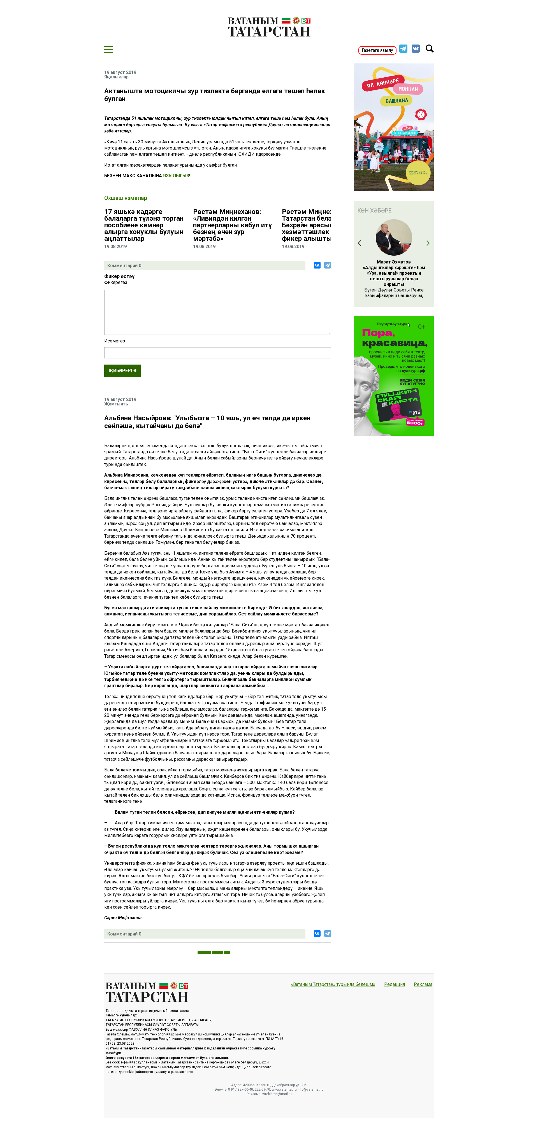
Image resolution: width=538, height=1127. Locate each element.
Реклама (423, 984)
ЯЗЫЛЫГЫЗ (176, 175)
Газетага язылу (377, 50)
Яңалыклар (116, 77)
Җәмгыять (116, 404)
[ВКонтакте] (317, 265)
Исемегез (114, 341)
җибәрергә (122, 370)
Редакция (394, 984)
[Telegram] (327, 265)
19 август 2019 (120, 72)
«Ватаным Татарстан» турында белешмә (333, 984)
